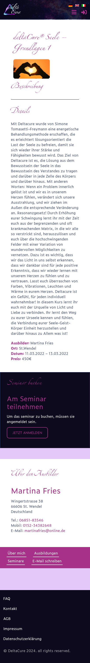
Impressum (12, 628)
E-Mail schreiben (47, 560)
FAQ (6, 598)
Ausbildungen (46, 553)
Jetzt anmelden (27, 432)
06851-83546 (31, 520)
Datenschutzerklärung (22, 638)
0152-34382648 (37, 525)
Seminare (16, 560)
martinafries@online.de (44, 530)
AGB (7, 618)
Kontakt (10, 608)
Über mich (16, 553)
